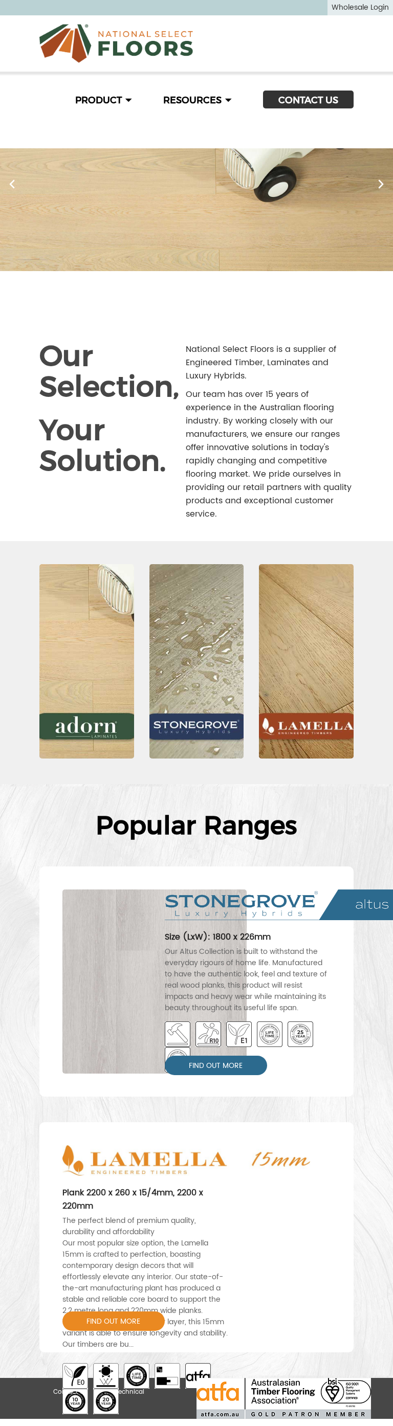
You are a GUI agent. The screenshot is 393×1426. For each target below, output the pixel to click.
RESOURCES (193, 100)
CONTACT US (308, 100)
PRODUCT (99, 100)
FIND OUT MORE (216, 1066)
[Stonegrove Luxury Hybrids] (196, 661)
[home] (116, 43)
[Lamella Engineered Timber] (306, 661)
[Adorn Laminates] (86, 661)
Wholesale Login (360, 7)
